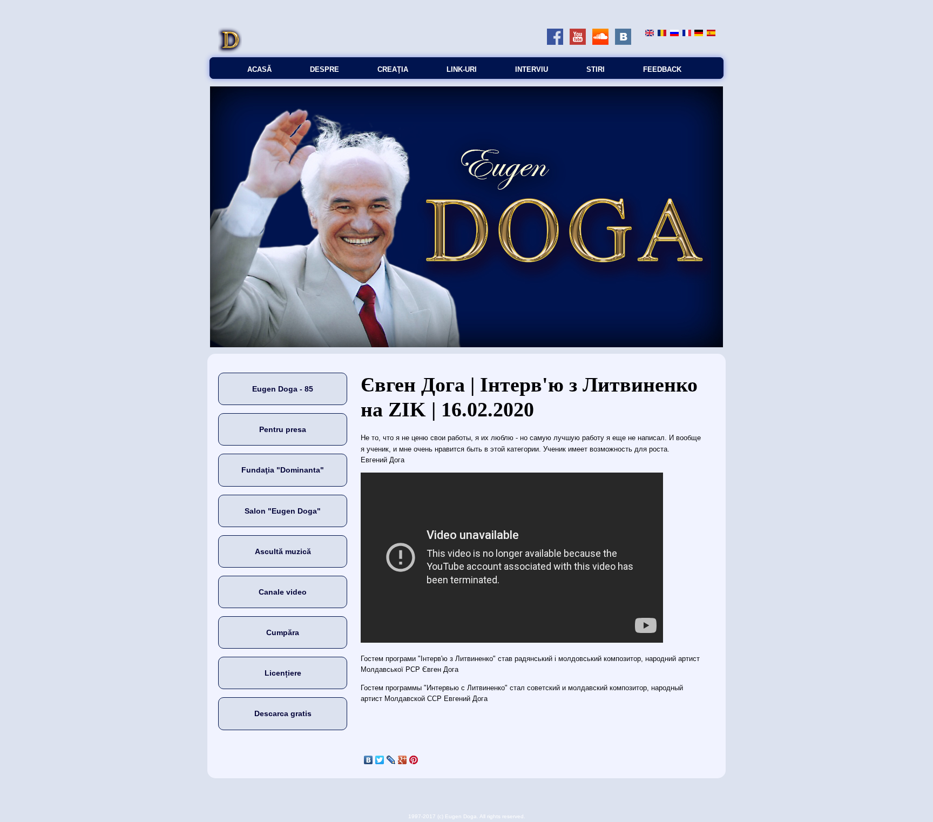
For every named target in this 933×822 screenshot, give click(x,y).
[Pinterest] (414, 760)
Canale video (283, 592)
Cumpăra (282, 632)
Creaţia (392, 69)
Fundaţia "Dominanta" (282, 470)
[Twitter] (380, 760)
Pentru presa (282, 429)
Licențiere (283, 673)
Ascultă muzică (283, 551)
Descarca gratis (283, 713)
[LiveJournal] (391, 760)
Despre (324, 69)
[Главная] (230, 52)
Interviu (531, 69)
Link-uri (462, 69)
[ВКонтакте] (368, 760)
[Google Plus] (402, 760)
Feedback (662, 69)
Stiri (595, 69)
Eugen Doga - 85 (282, 389)
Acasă (259, 69)
